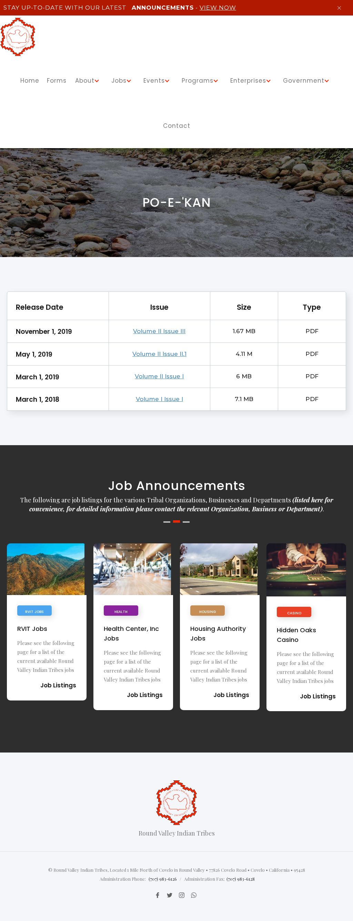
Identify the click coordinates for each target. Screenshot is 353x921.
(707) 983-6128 (240, 879)
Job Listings (58, 685)
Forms (57, 80)
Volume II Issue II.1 (159, 353)
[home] (18, 37)
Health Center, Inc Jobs (131, 633)
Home (29, 80)
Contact (176, 126)
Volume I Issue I (159, 399)
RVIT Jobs (32, 628)
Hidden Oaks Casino (296, 635)
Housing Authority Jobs (218, 633)
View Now (218, 7)
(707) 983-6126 (163, 879)
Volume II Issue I (159, 376)
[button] (88, 80)
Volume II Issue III (159, 331)
